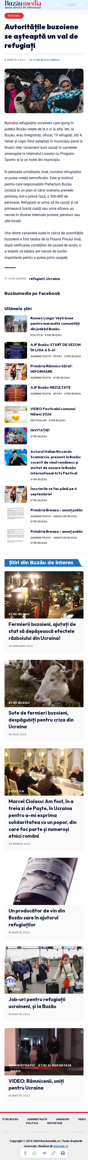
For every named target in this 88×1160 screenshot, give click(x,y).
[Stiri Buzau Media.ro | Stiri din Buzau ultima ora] (23, 4)
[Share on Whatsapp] (34, 1153)
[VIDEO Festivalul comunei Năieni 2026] (16, 414)
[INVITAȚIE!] (16, 435)
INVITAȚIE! (39, 430)
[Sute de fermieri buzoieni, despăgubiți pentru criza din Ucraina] (44, 683)
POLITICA (36, 335)
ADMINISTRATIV (40, 356)
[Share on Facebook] (25, 1153)
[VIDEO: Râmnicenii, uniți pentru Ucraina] (44, 1051)
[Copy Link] (53, 1153)
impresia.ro (60, 1146)
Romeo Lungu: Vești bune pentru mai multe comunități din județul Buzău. (55, 323)
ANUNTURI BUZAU (65, 516)
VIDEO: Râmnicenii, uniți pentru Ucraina (36, 1084)
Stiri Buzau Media (47, 59)
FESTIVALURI (38, 420)
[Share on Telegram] (44, 1153)
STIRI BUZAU (53, 335)
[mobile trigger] (79, 5)
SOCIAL (14, 15)
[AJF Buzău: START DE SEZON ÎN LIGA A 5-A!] (16, 350)
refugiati (37, 278)
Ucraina (53, 278)
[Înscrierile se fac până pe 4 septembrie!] (16, 494)
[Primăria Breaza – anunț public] (16, 515)
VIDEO (15, 1071)
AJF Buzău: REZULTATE (50, 387)
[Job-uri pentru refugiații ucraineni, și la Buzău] (44, 970)
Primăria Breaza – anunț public (56, 510)
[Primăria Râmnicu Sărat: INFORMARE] (16, 371)
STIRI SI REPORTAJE (54, 1065)
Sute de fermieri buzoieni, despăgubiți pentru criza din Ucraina (41, 720)
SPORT (58, 356)
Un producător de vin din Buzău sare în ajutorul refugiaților (37, 917)
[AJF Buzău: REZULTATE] (16, 393)
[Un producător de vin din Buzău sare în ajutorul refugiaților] (44, 881)
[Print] (63, 1153)
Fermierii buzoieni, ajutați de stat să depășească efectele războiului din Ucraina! (42, 631)
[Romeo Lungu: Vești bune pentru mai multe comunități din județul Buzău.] (16, 323)
